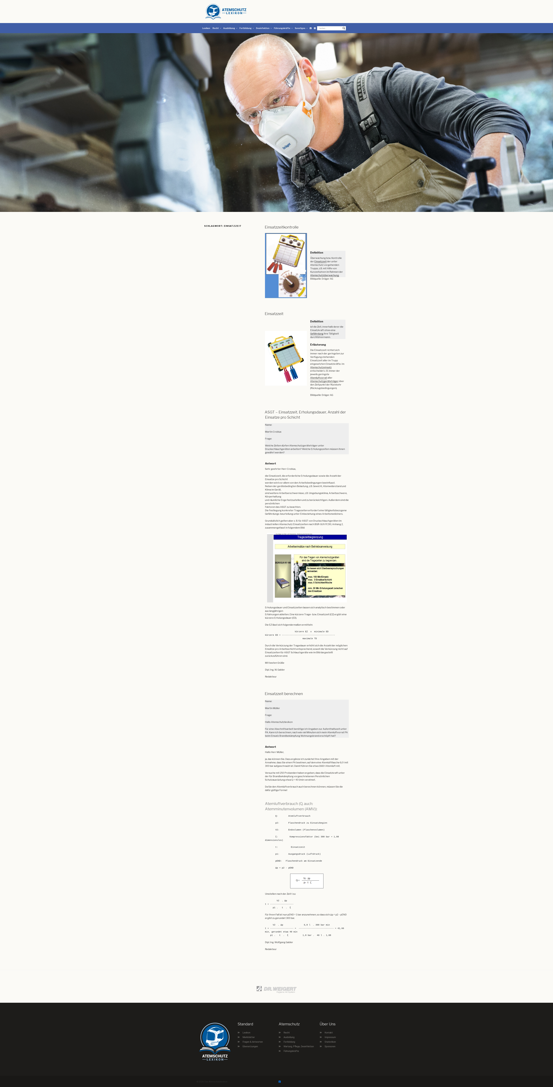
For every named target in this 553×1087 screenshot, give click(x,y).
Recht (216, 28)
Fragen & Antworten (253, 1041)
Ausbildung (229, 28)
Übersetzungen (250, 1046)
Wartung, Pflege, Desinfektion (299, 1046)
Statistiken (330, 1041)
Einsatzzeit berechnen (284, 693)
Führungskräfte (282, 28)
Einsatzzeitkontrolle (282, 227)
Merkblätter (249, 1037)
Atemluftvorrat (318, 377)
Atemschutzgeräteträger (324, 381)
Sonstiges (300, 28)
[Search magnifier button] (344, 28)
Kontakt (329, 1032)
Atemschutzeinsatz (321, 367)
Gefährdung (316, 333)
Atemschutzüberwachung (324, 275)
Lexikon (206, 28)
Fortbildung (245, 28)
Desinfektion (262, 28)
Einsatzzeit (320, 261)
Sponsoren (330, 1046)
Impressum (330, 1037)
